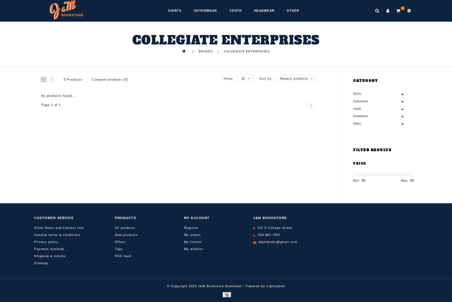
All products (125, 228)
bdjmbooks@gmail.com (278, 242)
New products (126, 235)
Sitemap (41, 263)
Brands (206, 51)
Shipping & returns (50, 256)
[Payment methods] (226, 294)
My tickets (193, 242)
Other (293, 10)
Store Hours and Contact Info (59, 228)
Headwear (264, 10)
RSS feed (123, 256)
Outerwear (205, 10)
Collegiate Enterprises (247, 51)
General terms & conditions (57, 235)
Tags (119, 249)
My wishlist (193, 249)
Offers (120, 242)
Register (191, 228)
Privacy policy (46, 242)
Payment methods (49, 249)
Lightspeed (275, 286)
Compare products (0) (110, 79)
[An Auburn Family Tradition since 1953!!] (66, 9)
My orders (192, 235)
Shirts (175, 10)
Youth (235, 10)
